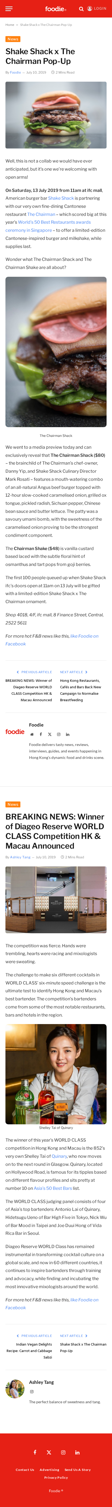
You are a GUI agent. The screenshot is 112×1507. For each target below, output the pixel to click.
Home (9, 25)
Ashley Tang (20, 857)
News (13, 39)
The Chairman (41, 214)
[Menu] (9, 9)
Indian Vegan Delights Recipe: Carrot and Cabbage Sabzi (29, 1351)
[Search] (81, 9)
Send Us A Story (78, 1470)
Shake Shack (61, 198)
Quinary (59, 1156)
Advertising (49, 1470)
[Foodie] (56, 9)
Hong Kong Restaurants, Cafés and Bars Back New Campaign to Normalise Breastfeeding (80, 690)
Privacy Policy (56, 1477)
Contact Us (25, 1470)
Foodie (15, 72)
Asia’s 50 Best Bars (53, 1188)
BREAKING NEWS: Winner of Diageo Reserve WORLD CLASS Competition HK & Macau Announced (28, 690)
